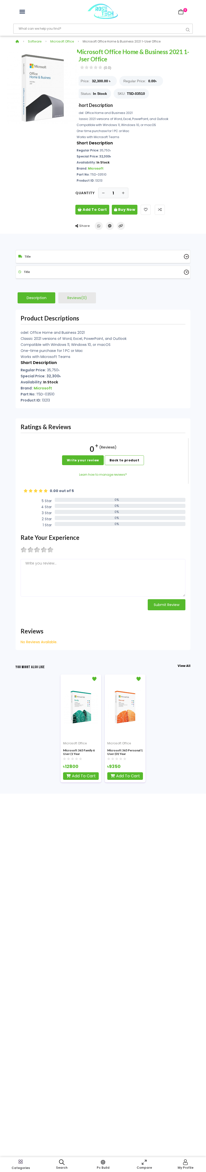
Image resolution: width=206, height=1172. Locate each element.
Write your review (83, 460)
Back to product (124, 460)
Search (62, 1167)
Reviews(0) (77, 297)
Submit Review (166, 604)
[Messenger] (110, 226)
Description (36, 297)
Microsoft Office (62, 41)
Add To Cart (94, 209)
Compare (144, 1167)
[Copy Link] (121, 226)
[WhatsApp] (99, 226)
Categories (21, 1168)
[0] (180, 11)
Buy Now (126, 209)
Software (34, 41)
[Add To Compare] (160, 210)
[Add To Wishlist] (146, 210)
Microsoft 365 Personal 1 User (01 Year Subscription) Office (125, 752)
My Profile (185, 1167)
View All (184, 666)
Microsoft (96, 168)
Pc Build (103, 1167)
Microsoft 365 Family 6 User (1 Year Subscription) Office (79, 752)
